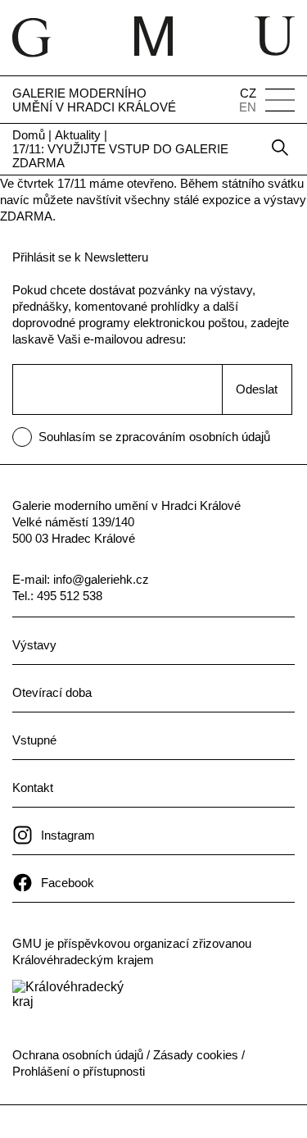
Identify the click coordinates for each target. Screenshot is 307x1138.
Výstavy (34, 645)
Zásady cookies (195, 1055)
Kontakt (32, 787)
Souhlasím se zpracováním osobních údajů (154, 437)
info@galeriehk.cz (101, 579)
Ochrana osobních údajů (77, 1055)
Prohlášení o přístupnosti (78, 1071)
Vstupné (34, 740)
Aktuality (78, 135)
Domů (28, 135)
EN (247, 107)
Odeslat (257, 389)
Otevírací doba (52, 692)
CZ (248, 93)
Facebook (67, 883)
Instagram (68, 835)
